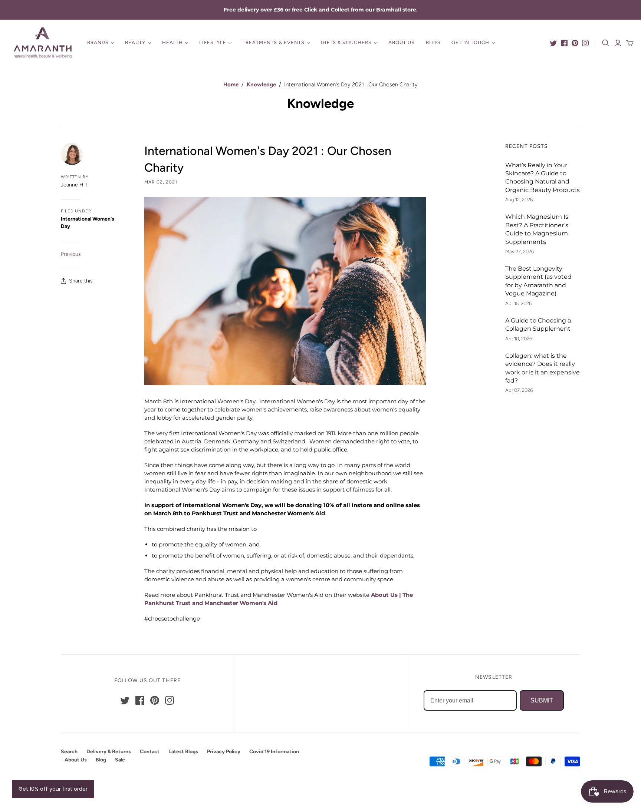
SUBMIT (541, 700)
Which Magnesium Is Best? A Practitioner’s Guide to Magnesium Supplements (536, 229)
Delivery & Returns (108, 751)
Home (231, 84)
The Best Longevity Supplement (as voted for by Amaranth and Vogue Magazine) (538, 281)
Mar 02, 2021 (160, 182)
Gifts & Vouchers (346, 42)
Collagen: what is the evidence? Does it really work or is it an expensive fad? (542, 368)
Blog (433, 42)
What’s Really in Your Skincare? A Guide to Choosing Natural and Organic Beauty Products (542, 178)
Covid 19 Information (274, 751)
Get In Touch (470, 42)
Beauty (135, 42)
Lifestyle (212, 42)
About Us (401, 42)
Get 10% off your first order (53, 789)
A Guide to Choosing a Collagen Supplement (538, 324)
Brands (98, 42)
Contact (150, 751)
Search (69, 751)
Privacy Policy (223, 751)
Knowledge (261, 84)
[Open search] (605, 43)
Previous (71, 254)
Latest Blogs (183, 751)
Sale (120, 760)
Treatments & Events (274, 42)
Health (172, 42)
